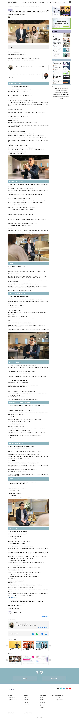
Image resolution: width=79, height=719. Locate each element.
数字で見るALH (27, 700)
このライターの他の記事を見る (42, 627)
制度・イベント (35, 2)
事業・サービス (49, 2)
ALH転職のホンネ (58, 92)
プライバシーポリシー (28, 713)
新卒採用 (54, 678)
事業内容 (10, 700)
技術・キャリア (27, 697)
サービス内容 (58, 697)
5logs (56, 88)
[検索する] (70, 2)
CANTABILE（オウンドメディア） (47, 695)
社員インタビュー (42, 2)
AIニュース (58, 90)
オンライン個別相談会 (59, 699)
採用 (20, 14)
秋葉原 (24, 14)
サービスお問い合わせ (59, 700)
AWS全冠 (61, 98)
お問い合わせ (11, 713)
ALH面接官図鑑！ (65, 92)
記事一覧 (41, 697)
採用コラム (30, 2)
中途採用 (25, 678)
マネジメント (10, 14)
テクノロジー (24, 2)
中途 (14, 14)
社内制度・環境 (27, 702)
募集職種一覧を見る (45, 616)
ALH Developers (64, 90)
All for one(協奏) (56, 94)
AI (58, 88)
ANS (61, 94)
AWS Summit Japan (57, 96)
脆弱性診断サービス (59, 695)
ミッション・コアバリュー (13, 699)
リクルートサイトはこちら (12, 597)
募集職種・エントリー (28, 704)
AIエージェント (64, 88)
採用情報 (26, 695)
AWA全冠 (64, 94)
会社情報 (10, 695)
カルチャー (55, 2)
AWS (68, 94)
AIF (60, 88)
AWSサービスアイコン (65, 96)
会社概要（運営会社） (12, 697)
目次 (12, 47)
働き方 (18, 14)
